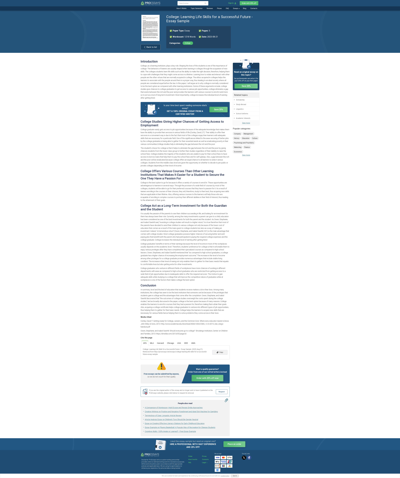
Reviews (210, 8)
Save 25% (218, 109)
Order (190, 456)
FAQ (227, 8)
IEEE (186, 343)
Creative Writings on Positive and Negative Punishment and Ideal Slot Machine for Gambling (181, 411)
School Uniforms (242, 114)
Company (237, 134)
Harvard (160, 343)
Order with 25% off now (207, 378)
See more (246, 123)
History (236, 138)
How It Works (181, 8)
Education (245, 138)
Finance (247, 147)
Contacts (253, 8)
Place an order (234, 444)
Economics (238, 152)
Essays (236, 8)
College (188, 43)
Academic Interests (243, 118)
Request (222, 392)
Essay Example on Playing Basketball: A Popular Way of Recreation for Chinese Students (180, 427)
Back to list (151, 47)
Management (248, 134)
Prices (219, 8)
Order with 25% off (249, 3)
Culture (255, 138)
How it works (192, 459)
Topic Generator (196, 8)
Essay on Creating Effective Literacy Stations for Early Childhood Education (174, 423)
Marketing (237, 147)
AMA (193, 343)
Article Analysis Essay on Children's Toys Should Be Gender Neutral (171, 419)
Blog (244, 8)
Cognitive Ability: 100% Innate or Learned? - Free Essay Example (170, 431)
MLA (152, 343)
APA (145, 343)
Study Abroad (241, 104)
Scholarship (240, 100)
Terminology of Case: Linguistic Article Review (163, 415)
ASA (179, 343)
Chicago (170, 343)
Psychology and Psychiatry (244, 143)
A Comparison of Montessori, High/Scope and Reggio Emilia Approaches (174, 407)
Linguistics (240, 109)
